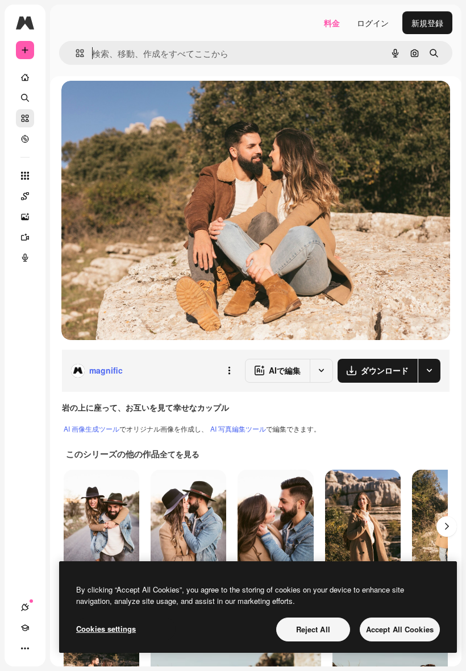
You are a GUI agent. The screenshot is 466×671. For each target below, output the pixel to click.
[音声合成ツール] (25, 257)
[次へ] (446, 526)
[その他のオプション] (229, 370)
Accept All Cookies (400, 629)
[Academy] (25, 628)
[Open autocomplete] (75, 53)
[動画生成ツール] (25, 237)
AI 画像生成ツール (91, 428)
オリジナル (139, 102)
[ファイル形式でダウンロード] (429, 371)
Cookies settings (106, 628)
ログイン (373, 22)
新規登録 (427, 22)
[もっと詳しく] (25, 139)
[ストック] (25, 118)
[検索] (25, 98)
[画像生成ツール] (25, 217)
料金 (332, 22)
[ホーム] (25, 77)
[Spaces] (25, 196)
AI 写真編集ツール (238, 428)
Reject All (313, 629)
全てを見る (179, 453)
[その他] (25, 648)
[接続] (25, 607)
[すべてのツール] (25, 176)
